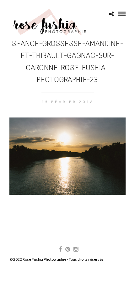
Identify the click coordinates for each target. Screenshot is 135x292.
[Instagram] (75, 249)
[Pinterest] (67, 249)
